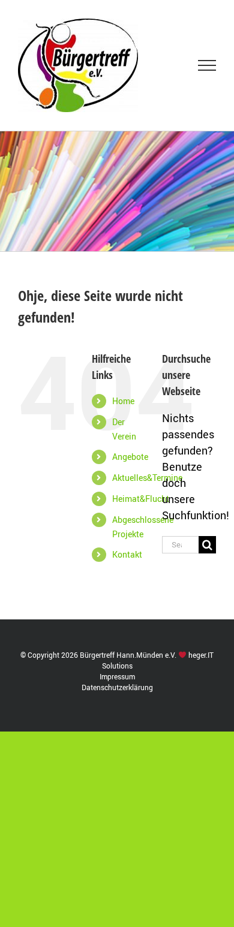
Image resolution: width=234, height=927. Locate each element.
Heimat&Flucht (140, 498)
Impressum (117, 676)
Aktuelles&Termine (147, 477)
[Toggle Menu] (207, 65)
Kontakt (127, 554)
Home (123, 401)
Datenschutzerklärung (117, 687)
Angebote (130, 456)
